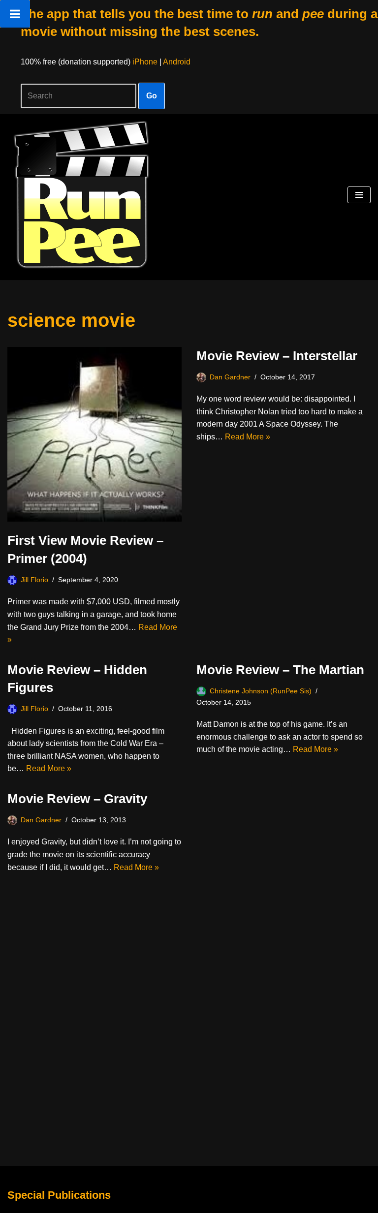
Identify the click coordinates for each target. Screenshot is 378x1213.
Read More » (247, 437)
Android (176, 62)
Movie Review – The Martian (280, 669)
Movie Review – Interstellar (276, 355)
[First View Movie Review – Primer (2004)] (94, 434)
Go (151, 96)
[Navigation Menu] (359, 195)
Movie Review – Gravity (77, 798)
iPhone (145, 62)
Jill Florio (34, 580)
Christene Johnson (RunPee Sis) (261, 691)
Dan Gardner (230, 377)
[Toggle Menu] (15, 14)
